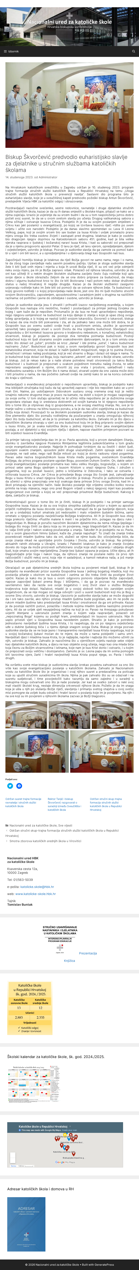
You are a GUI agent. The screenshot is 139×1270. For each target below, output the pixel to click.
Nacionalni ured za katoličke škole (33, 825)
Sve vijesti (65, 825)
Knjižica (69, 961)
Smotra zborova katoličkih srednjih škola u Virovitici (45, 841)
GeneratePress (104, 1264)
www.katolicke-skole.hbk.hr (35, 894)
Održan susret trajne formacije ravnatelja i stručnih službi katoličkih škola (23, 802)
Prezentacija (88, 953)
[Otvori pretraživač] (133, 51)
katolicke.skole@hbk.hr (37, 887)
